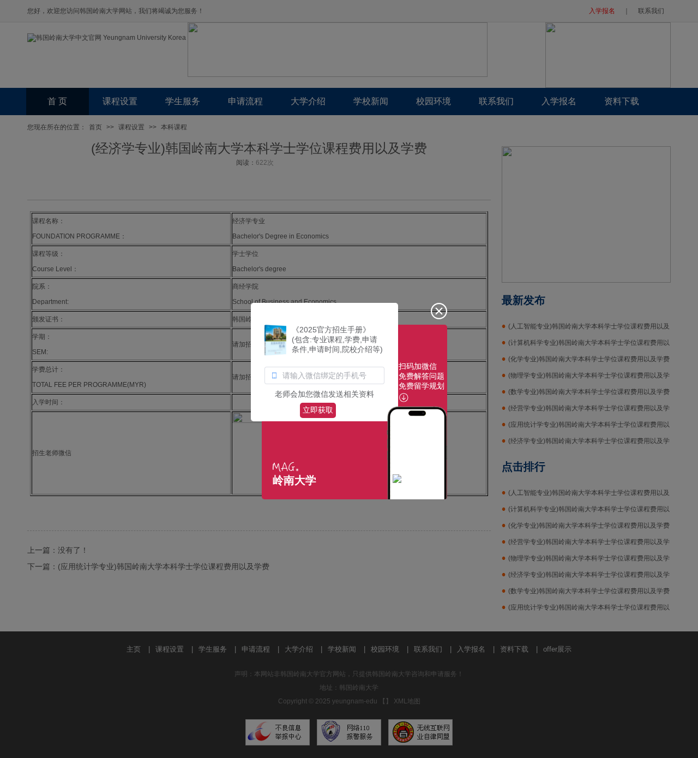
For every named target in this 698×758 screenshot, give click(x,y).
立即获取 (318, 409)
